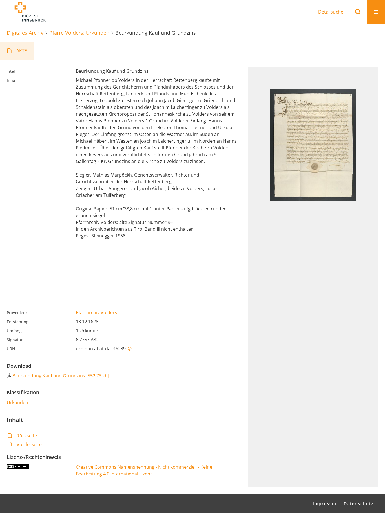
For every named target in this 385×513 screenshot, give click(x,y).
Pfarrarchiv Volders (96, 312)
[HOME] (30, 12)
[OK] (358, 12)
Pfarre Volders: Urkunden (79, 32)
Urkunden (17, 402)
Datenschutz (359, 503)
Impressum (326, 503)
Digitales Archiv (25, 32)
